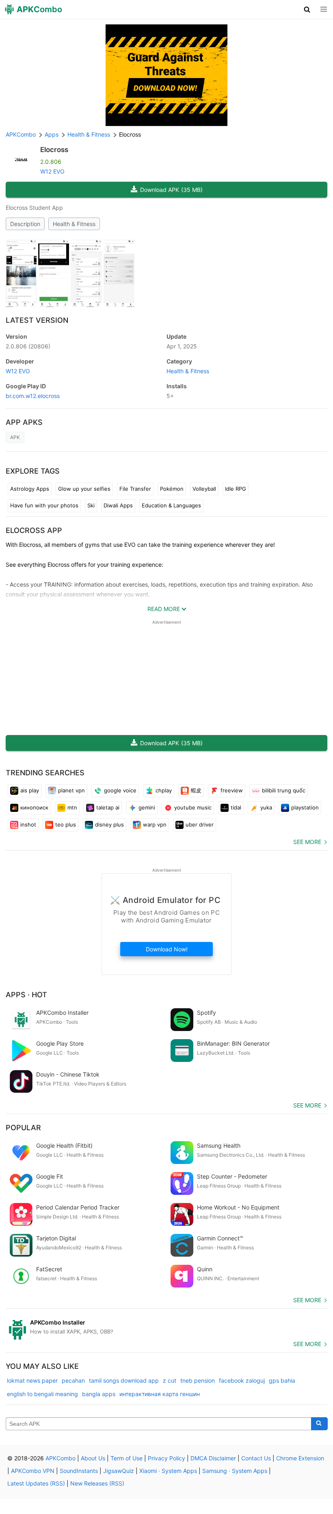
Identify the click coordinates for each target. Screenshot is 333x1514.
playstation (305, 807)
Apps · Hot (26, 994)
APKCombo (21, 134)
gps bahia (282, 1380)
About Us (93, 1458)
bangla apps (98, 1393)
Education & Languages (171, 505)
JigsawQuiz (118, 1470)
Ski (91, 505)
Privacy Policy (166, 1458)
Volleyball (204, 488)
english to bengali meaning (42, 1393)
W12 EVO (52, 171)
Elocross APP (34, 530)
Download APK (171, 189)
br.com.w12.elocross (33, 395)
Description (25, 223)
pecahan (73, 1380)
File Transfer (135, 488)
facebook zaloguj (242, 1380)
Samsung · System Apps (234, 1470)
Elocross (54, 150)
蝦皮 (196, 790)
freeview (232, 790)
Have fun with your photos (44, 505)
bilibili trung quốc (283, 790)
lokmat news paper (32, 1380)
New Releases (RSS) (97, 1483)
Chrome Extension (300, 1458)
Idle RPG (235, 488)
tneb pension (197, 1380)
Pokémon (172, 488)
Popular (23, 1127)
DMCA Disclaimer (213, 1458)
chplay (164, 790)
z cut (169, 1380)
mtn (72, 807)
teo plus (65, 824)
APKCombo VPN (32, 1470)
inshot (28, 824)
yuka (266, 807)
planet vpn (71, 790)
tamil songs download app (124, 1380)
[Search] (319, 1423)
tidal (236, 807)
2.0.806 (28, 346)
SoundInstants (79, 1470)
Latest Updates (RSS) (36, 1483)
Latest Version (37, 320)
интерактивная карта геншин (159, 1393)
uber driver (200, 824)
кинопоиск (34, 807)
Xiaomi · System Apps (168, 1470)
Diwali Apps (118, 505)
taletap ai (107, 807)
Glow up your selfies (84, 488)
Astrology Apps (29, 488)
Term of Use (126, 1458)
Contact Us (256, 1458)
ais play (29, 790)
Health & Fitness (74, 223)
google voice (120, 790)
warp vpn (154, 824)
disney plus (109, 824)
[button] (307, 9)
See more (307, 841)
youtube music (193, 807)
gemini (146, 807)
